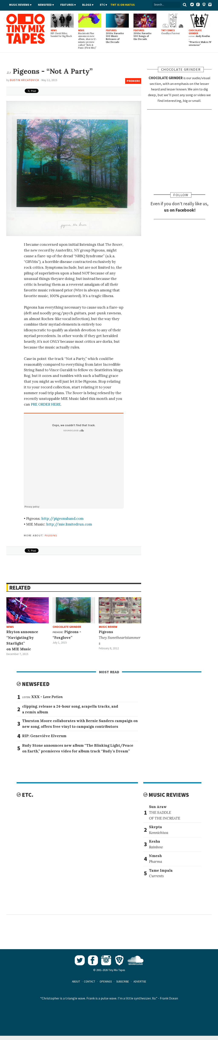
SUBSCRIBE (122, 981)
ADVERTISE (139, 981)
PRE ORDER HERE (46, 404)
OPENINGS (106, 981)
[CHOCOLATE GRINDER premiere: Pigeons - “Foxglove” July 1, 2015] (74, 610)
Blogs (86, 5)
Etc (102, 5)
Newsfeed (45, 5)
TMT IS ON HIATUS (122, 5)
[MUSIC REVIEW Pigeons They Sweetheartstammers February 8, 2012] (120, 610)
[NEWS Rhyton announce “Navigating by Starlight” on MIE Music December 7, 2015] (27, 610)
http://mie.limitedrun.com (69, 524)
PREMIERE (133, 81)
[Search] (184, 5)
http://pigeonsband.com (62, 518)
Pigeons (51, 535)
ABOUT (76, 981)
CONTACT (89, 981)
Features (67, 5)
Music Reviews (19, 5)
